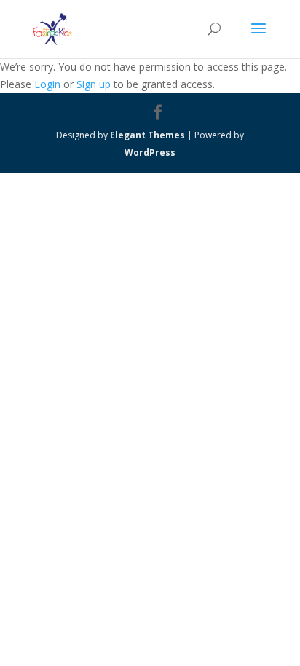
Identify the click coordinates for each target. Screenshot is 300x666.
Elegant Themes (147, 135)
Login (47, 84)
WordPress (150, 152)
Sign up (93, 84)
